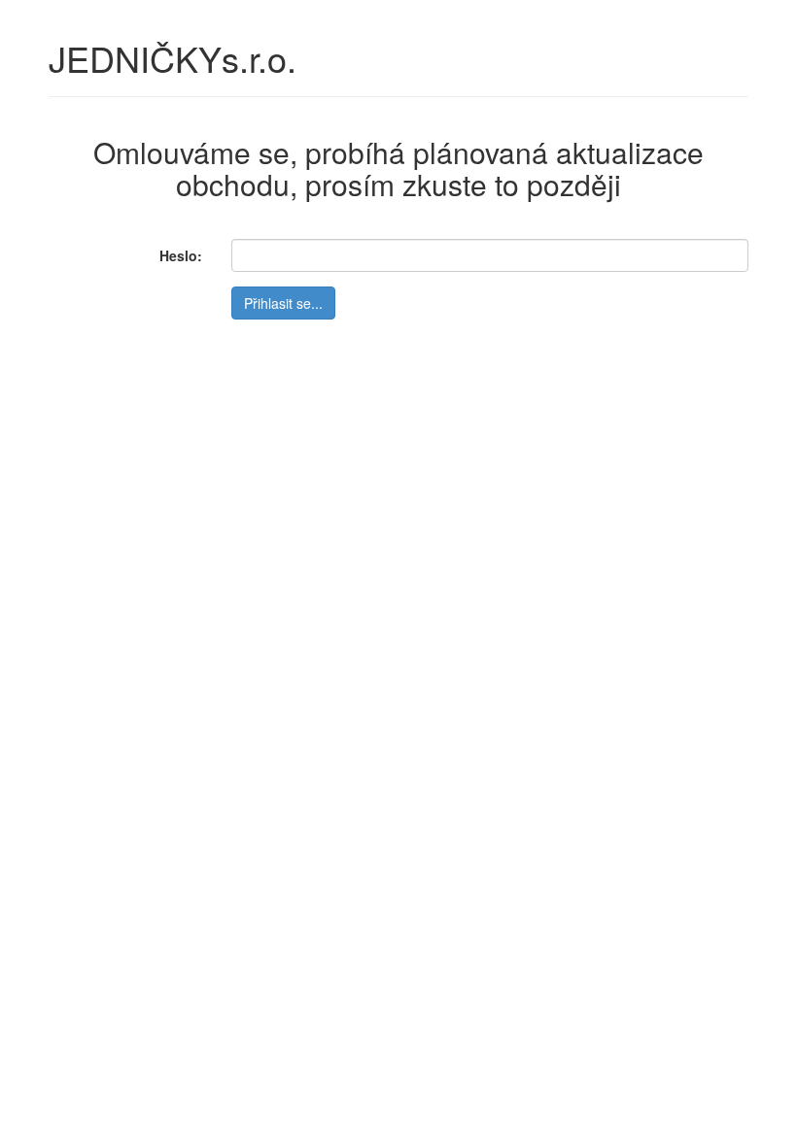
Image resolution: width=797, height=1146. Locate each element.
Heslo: (180, 255)
